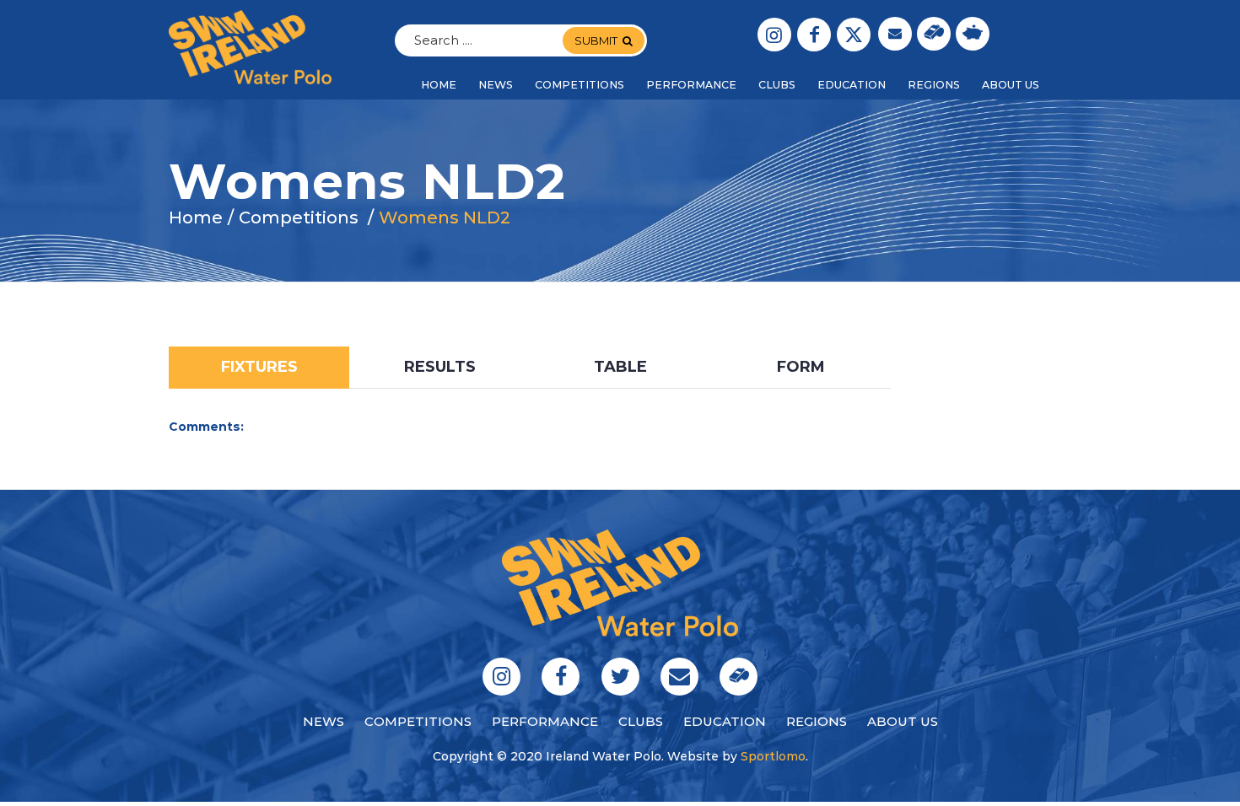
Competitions (418, 721)
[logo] (250, 47)
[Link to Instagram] (774, 34)
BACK (1033, 333)
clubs (640, 721)
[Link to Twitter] (854, 34)
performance (545, 721)
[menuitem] (438, 85)
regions (816, 721)
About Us (902, 721)
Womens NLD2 (444, 217)
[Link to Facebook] (814, 34)
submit (595, 40)
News (323, 721)
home (196, 217)
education (724, 721)
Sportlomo (773, 756)
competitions (299, 217)
